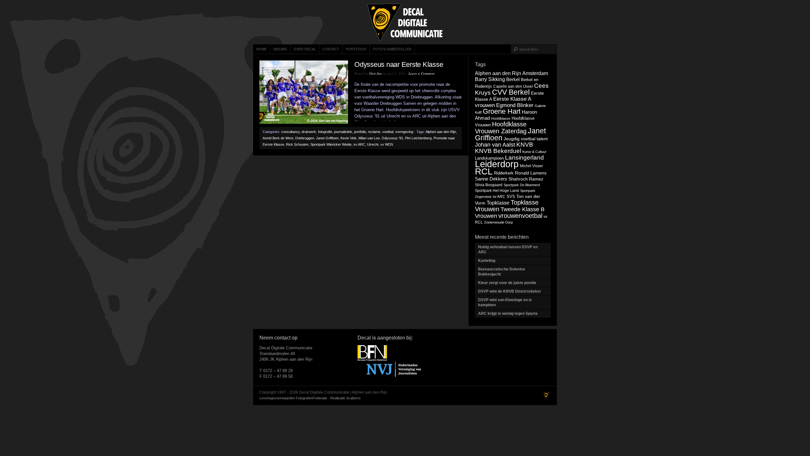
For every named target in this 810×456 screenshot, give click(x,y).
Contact (330, 49)
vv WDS (386, 144)
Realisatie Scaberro (345, 398)
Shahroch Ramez (525, 179)
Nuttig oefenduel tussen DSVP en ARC (508, 249)
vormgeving (404, 132)
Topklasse (498, 203)
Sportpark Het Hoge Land (497, 190)
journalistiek (343, 132)
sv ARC (359, 144)
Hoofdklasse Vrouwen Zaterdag (500, 128)
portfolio (360, 132)
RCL (484, 171)
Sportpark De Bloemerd (522, 185)
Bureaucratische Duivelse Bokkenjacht (501, 271)
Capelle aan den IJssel (513, 86)
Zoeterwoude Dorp (498, 222)
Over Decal (305, 49)
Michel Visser (531, 166)
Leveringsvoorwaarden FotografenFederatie (293, 398)
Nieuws (280, 49)
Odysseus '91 (392, 138)
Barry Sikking (490, 79)
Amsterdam (535, 73)
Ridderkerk (504, 173)
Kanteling (487, 260)
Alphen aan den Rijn (441, 132)
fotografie (325, 132)
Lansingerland (524, 157)
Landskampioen (489, 158)
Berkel (513, 79)
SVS (511, 196)
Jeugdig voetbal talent (526, 138)
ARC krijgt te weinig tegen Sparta (508, 313)
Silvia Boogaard (488, 185)
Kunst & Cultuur (534, 152)
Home (261, 49)
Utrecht (372, 144)
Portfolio (356, 49)
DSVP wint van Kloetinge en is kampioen (505, 302)
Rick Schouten (297, 144)
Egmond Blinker (514, 105)
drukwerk (309, 132)
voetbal (387, 132)
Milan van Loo (369, 138)
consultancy (290, 132)
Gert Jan (375, 73)
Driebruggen (304, 138)
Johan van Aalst (495, 145)
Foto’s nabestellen (392, 49)
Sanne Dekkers (491, 178)
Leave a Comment (421, 73)
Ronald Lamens (530, 172)
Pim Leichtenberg (418, 138)
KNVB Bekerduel (498, 151)
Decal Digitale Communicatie (405, 22)
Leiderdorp (497, 164)
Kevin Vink (348, 138)
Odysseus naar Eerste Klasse (398, 64)
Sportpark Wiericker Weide (331, 144)
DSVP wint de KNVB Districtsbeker (509, 291)
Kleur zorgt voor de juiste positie (507, 283)
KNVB (524, 144)
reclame (374, 132)
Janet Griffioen (327, 138)
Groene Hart (501, 111)
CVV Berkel (511, 92)
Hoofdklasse (500, 118)
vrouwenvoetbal (520, 215)
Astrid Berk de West (278, 138)
